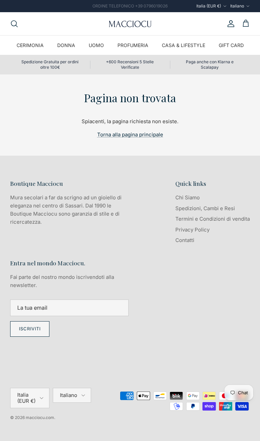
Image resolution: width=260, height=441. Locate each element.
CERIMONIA (30, 45)
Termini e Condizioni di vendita (212, 219)
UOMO (96, 45)
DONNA (66, 45)
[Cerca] (14, 24)
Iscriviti (30, 328)
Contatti (184, 240)
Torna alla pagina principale (130, 134)
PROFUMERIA (132, 45)
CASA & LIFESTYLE (183, 45)
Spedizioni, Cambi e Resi (205, 208)
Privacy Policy (192, 229)
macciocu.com (40, 417)
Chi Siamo (187, 197)
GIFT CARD (231, 45)
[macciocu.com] (130, 23)
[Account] (229, 24)
